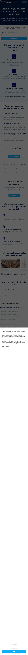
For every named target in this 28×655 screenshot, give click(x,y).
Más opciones (14, 644)
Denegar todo (14, 648)
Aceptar (14, 651)
